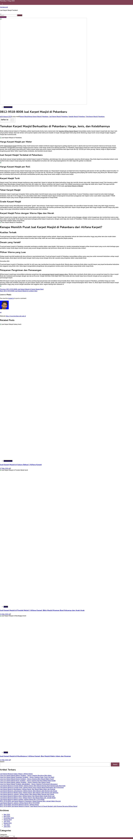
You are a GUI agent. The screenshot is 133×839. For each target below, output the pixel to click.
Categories (3, 834)
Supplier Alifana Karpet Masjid (68, 131)
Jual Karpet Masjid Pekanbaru (58, 116)
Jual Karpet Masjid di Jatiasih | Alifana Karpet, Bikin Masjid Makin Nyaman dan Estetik (27, 794)
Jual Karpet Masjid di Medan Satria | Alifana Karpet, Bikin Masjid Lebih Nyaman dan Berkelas (29, 792)
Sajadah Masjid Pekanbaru (76, 116)
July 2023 (7, 825)
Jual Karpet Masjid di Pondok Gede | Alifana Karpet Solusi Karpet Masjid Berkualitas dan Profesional (32, 787)
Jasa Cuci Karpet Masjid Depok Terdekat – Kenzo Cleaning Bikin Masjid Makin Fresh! (27, 779)
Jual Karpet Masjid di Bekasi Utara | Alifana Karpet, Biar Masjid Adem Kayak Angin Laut (27, 796)
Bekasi (6, 607)
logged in (11, 298)
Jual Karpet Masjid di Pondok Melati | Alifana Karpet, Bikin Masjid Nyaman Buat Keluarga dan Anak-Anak (42, 610)
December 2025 (9, 818)
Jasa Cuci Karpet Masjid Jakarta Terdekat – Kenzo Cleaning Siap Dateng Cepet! (25, 782)
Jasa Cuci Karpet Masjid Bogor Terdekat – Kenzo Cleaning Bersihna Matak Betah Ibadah (28, 781)
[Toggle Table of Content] (11, 119)
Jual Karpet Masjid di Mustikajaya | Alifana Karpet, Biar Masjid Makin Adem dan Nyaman (35, 756)
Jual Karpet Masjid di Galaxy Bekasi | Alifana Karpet (21, 464)
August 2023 (8, 823)
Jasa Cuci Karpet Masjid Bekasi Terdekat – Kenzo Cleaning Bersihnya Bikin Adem (25, 775)
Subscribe (3, 17)
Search (2, 761)
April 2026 (7, 816)
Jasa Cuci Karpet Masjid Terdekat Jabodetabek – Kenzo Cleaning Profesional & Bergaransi (29, 784)
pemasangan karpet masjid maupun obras (55, 274)
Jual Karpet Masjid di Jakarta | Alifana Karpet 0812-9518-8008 (20, 803)
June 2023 (7, 826)
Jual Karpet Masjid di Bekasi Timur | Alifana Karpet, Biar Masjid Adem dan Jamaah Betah (28, 798)
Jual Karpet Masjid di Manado (73, 186)
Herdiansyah (4, 7)
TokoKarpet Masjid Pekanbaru (95, 116)
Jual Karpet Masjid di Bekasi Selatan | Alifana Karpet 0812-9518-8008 (22, 799)
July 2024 (7, 821)
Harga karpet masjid (10, 146)
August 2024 (8, 820)
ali (0, 116)
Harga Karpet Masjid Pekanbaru (38, 116)
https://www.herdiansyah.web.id (16, 316)
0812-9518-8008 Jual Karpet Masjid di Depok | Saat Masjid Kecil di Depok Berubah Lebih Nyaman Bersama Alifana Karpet (38, 806)
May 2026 (7, 814)
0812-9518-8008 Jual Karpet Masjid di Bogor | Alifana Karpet (19, 804)
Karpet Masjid (8, 107)
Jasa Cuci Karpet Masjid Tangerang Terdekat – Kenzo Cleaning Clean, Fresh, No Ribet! (27, 777)
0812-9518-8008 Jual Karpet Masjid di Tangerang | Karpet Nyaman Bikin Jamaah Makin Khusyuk (30, 801)
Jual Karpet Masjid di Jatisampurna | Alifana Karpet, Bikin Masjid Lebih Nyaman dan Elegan (28, 791)
